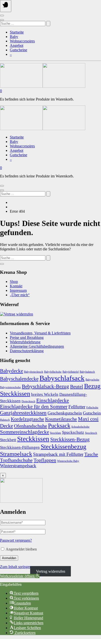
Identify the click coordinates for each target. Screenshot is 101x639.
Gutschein (92, 413)
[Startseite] (42, 86)
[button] (19, 576)
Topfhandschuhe (16, 460)
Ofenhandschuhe (30, 426)
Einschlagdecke (52, 400)
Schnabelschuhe (80, 426)
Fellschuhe (92, 407)
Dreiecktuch (28, 401)
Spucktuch (91, 433)
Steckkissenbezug (63, 446)
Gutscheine (18, 50)
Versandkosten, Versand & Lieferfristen (40, 333)
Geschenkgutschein (65, 413)
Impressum (18, 290)
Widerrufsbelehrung (25, 342)
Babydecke (11, 371)
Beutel (76, 386)
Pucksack (59, 425)
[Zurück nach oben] (2, 264)
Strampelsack (16, 453)
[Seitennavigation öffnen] (5, 6)
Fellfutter (76, 406)
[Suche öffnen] (2, 20)
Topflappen (45, 460)
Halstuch (5, 419)
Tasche (91, 454)
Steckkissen (33, 439)
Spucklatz (55, 433)
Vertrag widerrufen (50, 571)
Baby (14, 37)
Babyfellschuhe (53, 371)
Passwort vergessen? (16, 540)
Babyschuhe (92, 379)
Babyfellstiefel (71, 371)
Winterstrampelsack (18, 465)
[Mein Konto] (2, 15)
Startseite (17, 32)
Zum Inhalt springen (15, 567)
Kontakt (16, 286)
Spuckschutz (73, 432)
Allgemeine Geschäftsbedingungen (37, 346)
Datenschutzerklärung (27, 351)
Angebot (16, 45)
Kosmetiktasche (61, 419)
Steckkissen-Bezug (70, 439)
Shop (14, 281)
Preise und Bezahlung (27, 337)
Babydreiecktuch (33, 371)
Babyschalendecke (19, 379)
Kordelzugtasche (27, 419)
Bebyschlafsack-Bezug (45, 386)
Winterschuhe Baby (68, 461)
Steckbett (8, 439)
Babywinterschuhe (10, 387)
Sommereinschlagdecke (24, 432)
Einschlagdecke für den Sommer (33, 407)
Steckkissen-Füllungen (20, 447)
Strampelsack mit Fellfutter (58, 454)
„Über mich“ (20, 295)
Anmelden (9, 558)
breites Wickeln (44, 394)
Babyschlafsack (62, 378)
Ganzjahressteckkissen (23, 413)
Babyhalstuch (87, 371)
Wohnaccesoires (22, 41)
